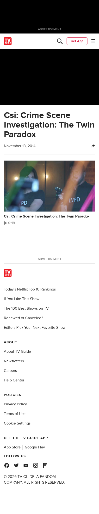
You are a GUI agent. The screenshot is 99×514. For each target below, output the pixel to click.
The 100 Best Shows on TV (26, 308)
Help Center (14, 380)
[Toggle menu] (93, 41)
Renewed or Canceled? (23, 318)
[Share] (93, 146)
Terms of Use (14, 413)
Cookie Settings (17, 423)
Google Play (35, 447)
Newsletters (14, 361)
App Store (12, 447)
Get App (77, 41)
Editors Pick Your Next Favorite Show (35, 327)
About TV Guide (17, 351)
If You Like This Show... (23, 298)
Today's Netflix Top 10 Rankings (30, 289)
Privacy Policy (15, 404)
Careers (10, 370)
